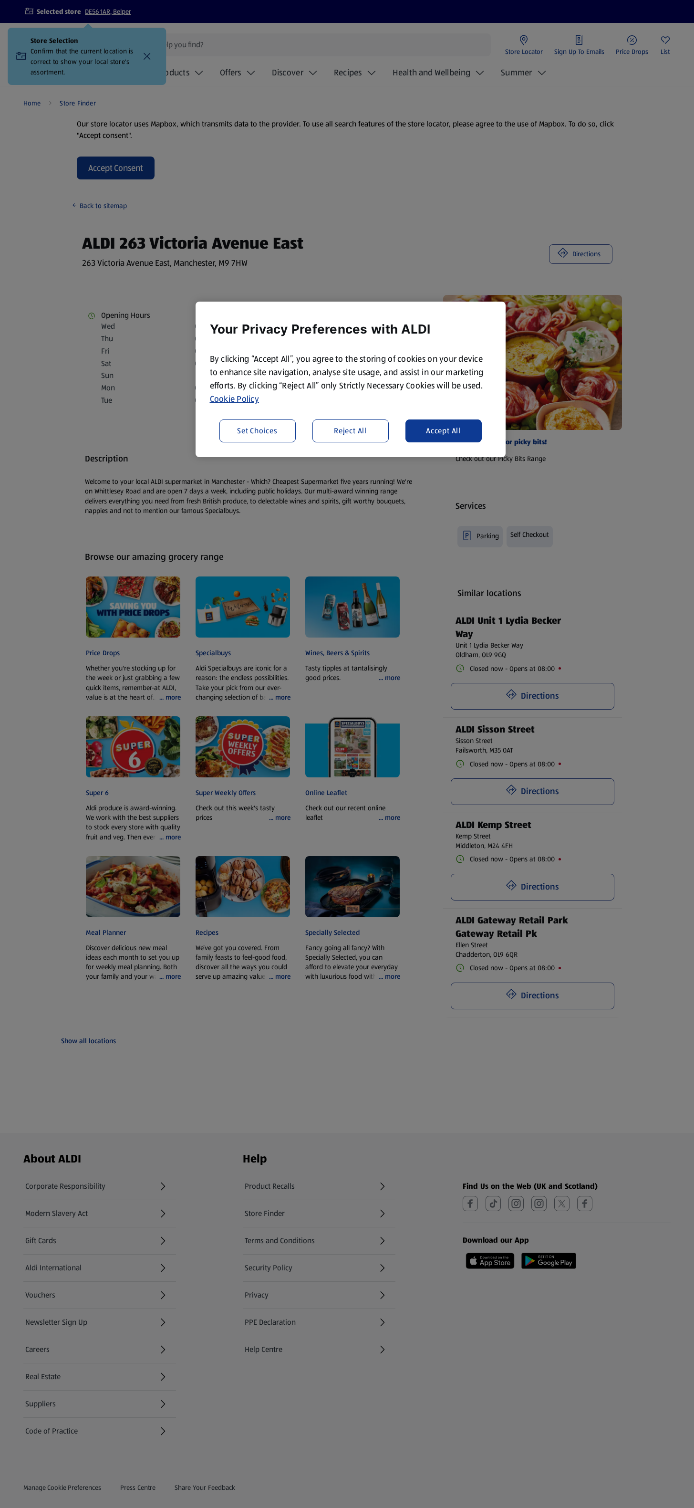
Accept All (443, 430)
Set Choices (257, 430)
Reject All (350, 430)
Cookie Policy (234, 399)
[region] (351, 379)
